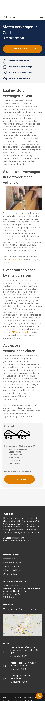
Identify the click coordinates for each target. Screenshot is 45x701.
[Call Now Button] (39, 696)
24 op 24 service (11, 566)
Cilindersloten (10, 574)
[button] (41, 17)
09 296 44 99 (23, 541)
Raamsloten (9, 559)
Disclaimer (17, 700)
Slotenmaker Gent (20, 697)
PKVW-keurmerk (20, 332)
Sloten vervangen (12, 562)
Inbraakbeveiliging (12, 570)
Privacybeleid (27, 700)
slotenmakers (14, 260)
